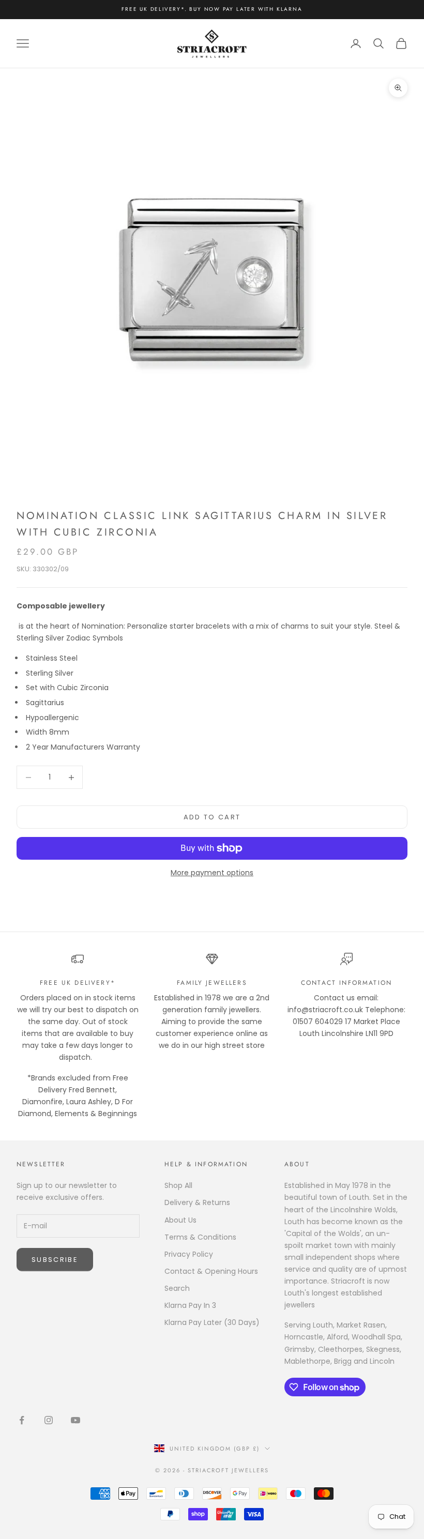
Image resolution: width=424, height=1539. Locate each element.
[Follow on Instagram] (48, 1420)
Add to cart (212, 817)
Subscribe (55, 1259)
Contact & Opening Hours (211, 1271)
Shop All (178, 1185)
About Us (180, 1220)
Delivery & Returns (197, 1202)
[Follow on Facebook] (22, 1420)
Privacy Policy (188, 1254)
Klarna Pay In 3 (190, 1305)
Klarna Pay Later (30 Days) (212, 1322)
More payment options (212, 872)
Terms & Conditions (200, 1237)
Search (177, 1288)
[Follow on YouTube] (75, 1420)
